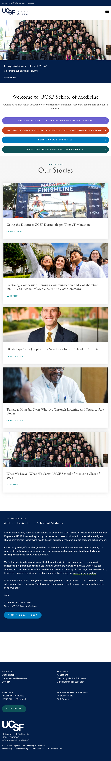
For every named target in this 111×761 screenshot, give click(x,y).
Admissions (62, 675)
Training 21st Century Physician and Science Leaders (55, 121)
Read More (10, 78)
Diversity (6, 682)
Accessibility (7, 748)
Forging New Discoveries (55, 140)
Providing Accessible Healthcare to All (55, 149)
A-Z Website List (55, 748)
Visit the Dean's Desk (22, 615)
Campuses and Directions (14, 678)
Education (63, 672)
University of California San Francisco (18, 3)
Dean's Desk (8, 675)
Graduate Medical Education (70, 682)
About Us (7, 672)
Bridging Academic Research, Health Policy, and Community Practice (55, 130)
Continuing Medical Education (71, 678)
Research (7, 692)
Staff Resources (64, 699)
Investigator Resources (13, 696)
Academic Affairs (65, 696)
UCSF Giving (14, 709)
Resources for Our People (72, 692)
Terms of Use (38, 748)
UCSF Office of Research (14, 699)
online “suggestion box (84, 573)
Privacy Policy (22, 748)
